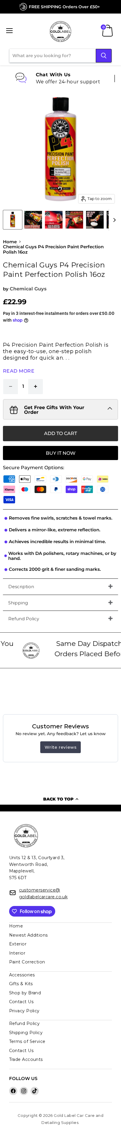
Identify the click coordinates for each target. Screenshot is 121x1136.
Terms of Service (27, 1041)
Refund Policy (23, 618)
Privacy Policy (24, 1010)
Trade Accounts (26, 1059)
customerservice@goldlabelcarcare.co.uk (43, 893)
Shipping (18, 603)
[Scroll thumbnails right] (113, 220)
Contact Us (21, 1001)
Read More (18, 371)
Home (10, 241)
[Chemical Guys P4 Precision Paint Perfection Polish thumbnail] (12, 219)
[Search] (104, 55)
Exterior (18, 944)
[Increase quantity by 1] (35, 386)
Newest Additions (28, 935)
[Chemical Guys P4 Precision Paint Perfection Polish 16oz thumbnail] (33, 219)
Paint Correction (27, 962)
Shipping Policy (26, 1032)
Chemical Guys (28, 289)
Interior (17, 953)
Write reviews (61, 747)
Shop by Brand (25, 993)
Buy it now (60, 453)
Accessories (22, 975)
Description (21, 586)
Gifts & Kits (21, 983)
